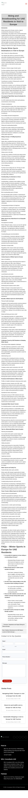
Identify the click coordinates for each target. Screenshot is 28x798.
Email (4, 649)
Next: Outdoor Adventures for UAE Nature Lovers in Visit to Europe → (12, 631)
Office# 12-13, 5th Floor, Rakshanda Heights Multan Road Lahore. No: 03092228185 (14, 777)
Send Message (7, 681)
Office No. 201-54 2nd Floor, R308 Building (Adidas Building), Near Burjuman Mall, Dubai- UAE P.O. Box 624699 (14, 750)
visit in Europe (11, 30)
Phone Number (6, 656)
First (3, 646)
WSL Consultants (8, 787)
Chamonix (3, 59)
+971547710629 (7, 754)
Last (15, 646)
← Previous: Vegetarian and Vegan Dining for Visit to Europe (13, 625)
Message (4, 663)
